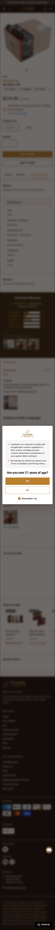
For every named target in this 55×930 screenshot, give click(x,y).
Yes (27, 481)
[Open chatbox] (49, 850)
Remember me (29, 498)
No (27, 490)
